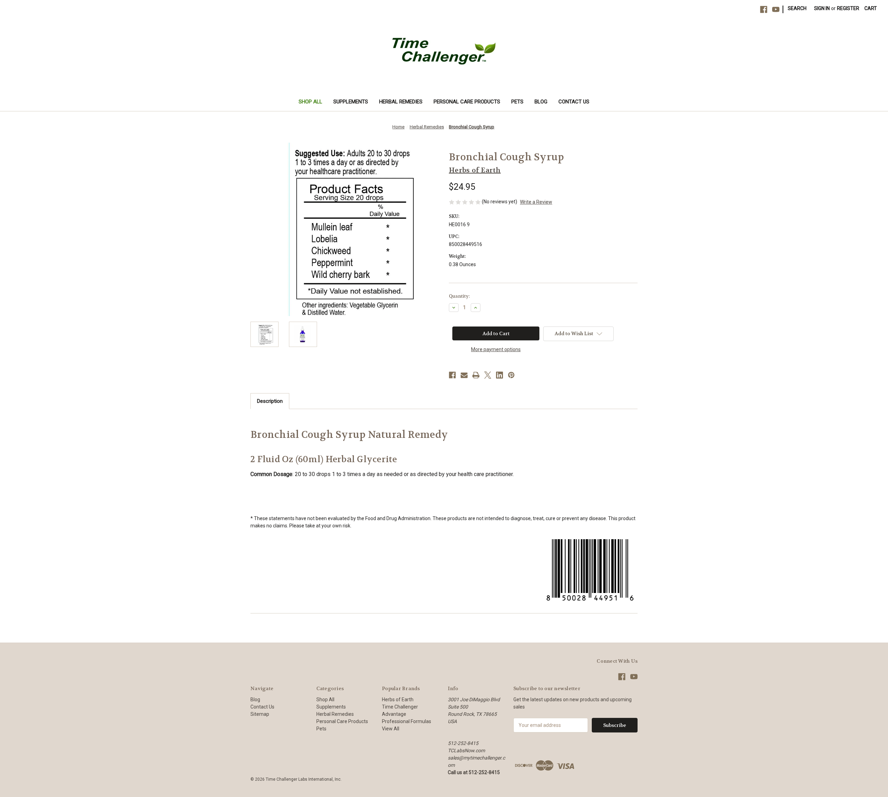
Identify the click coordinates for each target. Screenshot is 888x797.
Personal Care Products (467, 102)
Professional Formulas (406, 721)
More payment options (496, 349)
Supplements (350, 102)
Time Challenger (400, 707)
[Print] (475, 375)
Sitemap (259, 714)
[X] (487, 375)
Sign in (822, 8)
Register (848, 8)
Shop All (310, 102)
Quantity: (459, 296)
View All (390, 728)
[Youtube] (775, 9)
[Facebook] (763, 9)
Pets (517, 102)
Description (270, 401)
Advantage (394, 714)
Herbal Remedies (400, 102)
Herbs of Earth (397, 699)
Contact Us (573, 102)
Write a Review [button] (536, 202)
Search (797, 8)
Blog (541, 102)
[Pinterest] (511, 375)
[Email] (464, 375)
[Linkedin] (499, 375)
